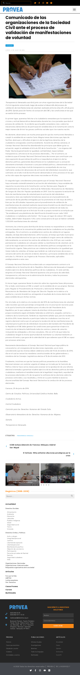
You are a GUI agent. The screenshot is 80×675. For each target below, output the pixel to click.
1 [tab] (31, 485)
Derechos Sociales (12, 508)
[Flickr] (51, 3)
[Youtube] (47, 3)
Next (73, 474)
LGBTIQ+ (9, 578)
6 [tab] (44, 485)
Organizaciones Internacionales (17, 565)
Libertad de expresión (14, 543)
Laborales (10, 518)
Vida (8, 559)
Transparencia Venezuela (25, 435)
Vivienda (10, 529)
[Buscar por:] (40, 496)
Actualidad (9, 45)
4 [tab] (39, 485)
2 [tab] (34, 485)
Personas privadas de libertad (17, 553)
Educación (10, 516)
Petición (10, 555)
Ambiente (10, 514)
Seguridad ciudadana (14, 557)
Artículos (10, 571)
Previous (7, 474)
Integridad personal (14, 538)
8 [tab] (49, 485)
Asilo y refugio (12, 536)
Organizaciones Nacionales (15, 563)
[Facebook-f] (39, 3)
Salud (9, 522)
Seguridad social (13, 525)
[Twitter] (35, 3)
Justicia (10, 540)
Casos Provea (12, 586)
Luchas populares (12, 580)
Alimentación (11, 512)
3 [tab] (36, 485)
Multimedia (11, 593)
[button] (74, 9)
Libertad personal (13, 545)
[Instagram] (43, 3)
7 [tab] (46, 485)
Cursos (9, 590)
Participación (11, 551)
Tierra (9, 527)
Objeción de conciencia (15, 549)
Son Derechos (11, 582)
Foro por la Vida (11, 576)
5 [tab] (41, 485)
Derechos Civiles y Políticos (15, 533)
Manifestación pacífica (15, 547)
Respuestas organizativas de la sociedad (20, 567)
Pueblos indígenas (13, 520)
